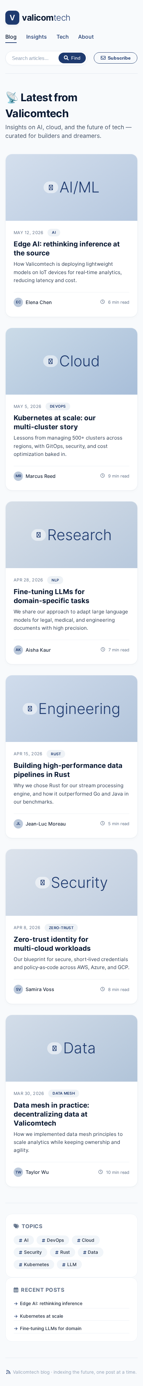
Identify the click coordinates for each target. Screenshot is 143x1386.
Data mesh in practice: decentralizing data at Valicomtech (51, 1114)
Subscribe (118, 58)
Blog (11, 36)
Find (75, 58)
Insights (36, 36)
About (86, 36)
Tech (63, 36)
